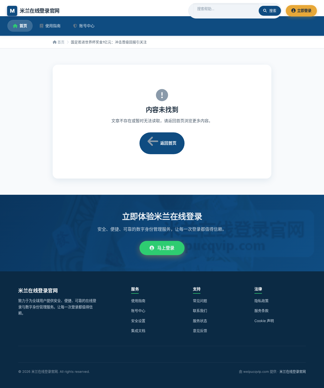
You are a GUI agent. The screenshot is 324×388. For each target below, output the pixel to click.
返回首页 (168, 143)
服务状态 (200, 321)
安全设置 (138, 321)
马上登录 (165, 248)
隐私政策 (261, 300)
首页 (23, 25)
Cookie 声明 (264, 321)
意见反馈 (200, 330)
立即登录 (304, 10)
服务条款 (261, 310)
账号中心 (86, 25)
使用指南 (52, 25)
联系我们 (200, 310)
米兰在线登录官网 (292, 371)
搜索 (272, 11)
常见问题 (200, 300)
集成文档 (138, 330)
